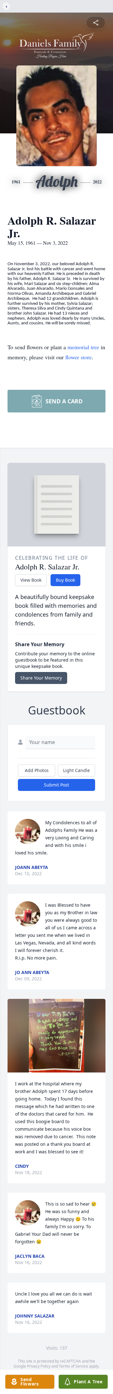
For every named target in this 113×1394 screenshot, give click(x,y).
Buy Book (65, 580)
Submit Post (56, 785)
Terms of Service (73, 1366)
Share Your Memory (41, 678)
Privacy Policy (39, 1366)
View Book (30, 580)
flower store (78, 357)
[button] (56, 1035)
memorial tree (83, 347)
